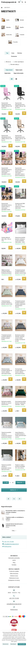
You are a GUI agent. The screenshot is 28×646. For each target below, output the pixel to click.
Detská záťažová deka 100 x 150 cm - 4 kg (6, 239)
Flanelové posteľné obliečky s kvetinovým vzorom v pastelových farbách (6, 435)
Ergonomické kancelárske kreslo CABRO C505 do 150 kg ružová (6, 105)
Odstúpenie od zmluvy (14, 580)
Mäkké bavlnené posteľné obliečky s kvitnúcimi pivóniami (6, 271)
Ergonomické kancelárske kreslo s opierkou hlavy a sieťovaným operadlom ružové (6, 171)
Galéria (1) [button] (13, 490)
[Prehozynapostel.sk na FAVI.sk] (14, 622)
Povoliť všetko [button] (22, 644)
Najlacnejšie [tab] (19, 70)
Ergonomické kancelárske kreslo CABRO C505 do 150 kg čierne (20, 105)
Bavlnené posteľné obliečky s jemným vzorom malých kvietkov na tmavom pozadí (20, 338)
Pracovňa (15, 42)
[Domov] (1, 7)
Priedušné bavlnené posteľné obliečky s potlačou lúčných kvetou (6, 337)
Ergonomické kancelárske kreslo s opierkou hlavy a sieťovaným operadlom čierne (6, 206)
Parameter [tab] (14, 56)
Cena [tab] (12, 53)
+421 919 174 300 (9, 541)
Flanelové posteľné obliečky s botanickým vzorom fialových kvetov (6, 467)
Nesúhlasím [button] (13, 644)
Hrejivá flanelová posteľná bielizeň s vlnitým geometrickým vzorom (20, 435)
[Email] (14, 601)
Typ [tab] (7, 53)
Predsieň (22, 34)
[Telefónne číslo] (14, 596)
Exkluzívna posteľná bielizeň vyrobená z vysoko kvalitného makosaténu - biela (20, 240)
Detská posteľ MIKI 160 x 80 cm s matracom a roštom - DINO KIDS (20, 206)
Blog (14, 562)
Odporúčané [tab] (9, 70)
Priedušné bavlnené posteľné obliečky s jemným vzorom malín (20, 271)
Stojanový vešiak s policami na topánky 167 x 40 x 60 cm (20, 466)
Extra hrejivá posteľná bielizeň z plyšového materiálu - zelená (20, 403)
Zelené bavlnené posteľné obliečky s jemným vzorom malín (6, 302)
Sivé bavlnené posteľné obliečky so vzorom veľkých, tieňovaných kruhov (20, 371)
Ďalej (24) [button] (19, 482)
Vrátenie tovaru (14, 576)
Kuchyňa (22, 20)
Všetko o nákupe (14, 569)
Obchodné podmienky (14, 558)
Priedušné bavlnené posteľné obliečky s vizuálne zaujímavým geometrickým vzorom (20, 304)
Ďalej (13, 530)
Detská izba (9, 34)
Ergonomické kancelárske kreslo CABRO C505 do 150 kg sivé (6, 138)
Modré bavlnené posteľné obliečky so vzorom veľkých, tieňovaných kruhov (6, 371)
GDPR (14, 560)
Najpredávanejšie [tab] (18, 73)
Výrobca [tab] (19, 53)
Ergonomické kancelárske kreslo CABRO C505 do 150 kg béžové (20, 138)
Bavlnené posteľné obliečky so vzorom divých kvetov (6, 403)
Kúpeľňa (22, 27)
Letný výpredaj (19, 61)
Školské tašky (15, 64)
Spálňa (7, 20)
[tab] (11, 79)
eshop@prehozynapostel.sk (11, 544)
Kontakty (14, 565)
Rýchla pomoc (7, 546)
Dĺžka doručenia (14, 573)
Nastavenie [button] (5, 644)
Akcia (8, 61)
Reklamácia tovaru (14, 578)
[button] (10, 113)
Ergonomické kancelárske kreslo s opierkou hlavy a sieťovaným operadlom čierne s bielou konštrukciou (20, 171)
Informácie (14, 556)
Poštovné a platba (14, 571)
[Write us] (14, 607)
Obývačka (8, 27)
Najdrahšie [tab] (8, 73)
